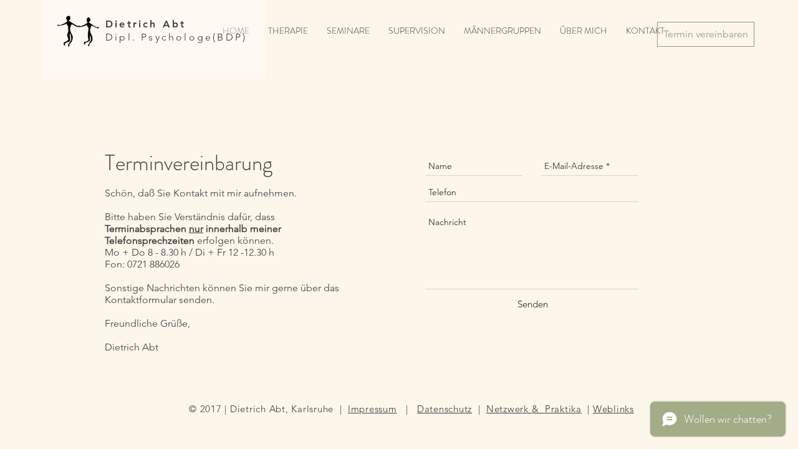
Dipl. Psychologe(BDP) (176, 37)
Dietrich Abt (145, 24)
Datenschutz (444, 409)
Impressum (372, 409)
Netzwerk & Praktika (534, 409)
